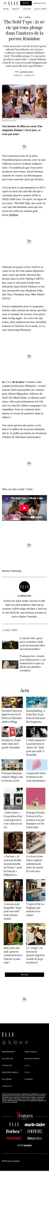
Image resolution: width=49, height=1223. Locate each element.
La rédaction (26, 72)
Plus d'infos (22, 1102)
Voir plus (24, 974)
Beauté (15, 9)
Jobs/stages (30, 1051)
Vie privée (7, 1079)
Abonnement (8, 1051)
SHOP (26, 3)
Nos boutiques (32, 1058)
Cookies (28, 1079)
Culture (27, 9)
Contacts (7, 1065)
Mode (6, 9)
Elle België (7, 1058)
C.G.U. (27, 1065)
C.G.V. (27, 1072)
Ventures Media (10, 1072)
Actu (24, 690)
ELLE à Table (41, 9)
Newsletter (39, 3)
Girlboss (13, 214)
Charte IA (7, 1086)
